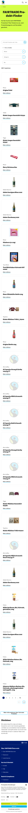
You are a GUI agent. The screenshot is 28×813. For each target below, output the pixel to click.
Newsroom (5, 754)
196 (20, 697)
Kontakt (5, 765)
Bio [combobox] (5, 62)
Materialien (5, 772)
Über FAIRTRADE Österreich (9, 751)
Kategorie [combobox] (6, 57)
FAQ (4, 768)
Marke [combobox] (5, 51)
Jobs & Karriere (6, 758)
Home (4, 6)
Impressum (5, 779)
